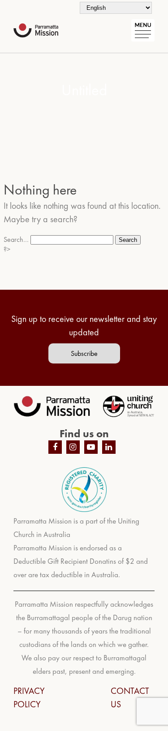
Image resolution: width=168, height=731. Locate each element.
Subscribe (84, 353)
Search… (16, 239)
